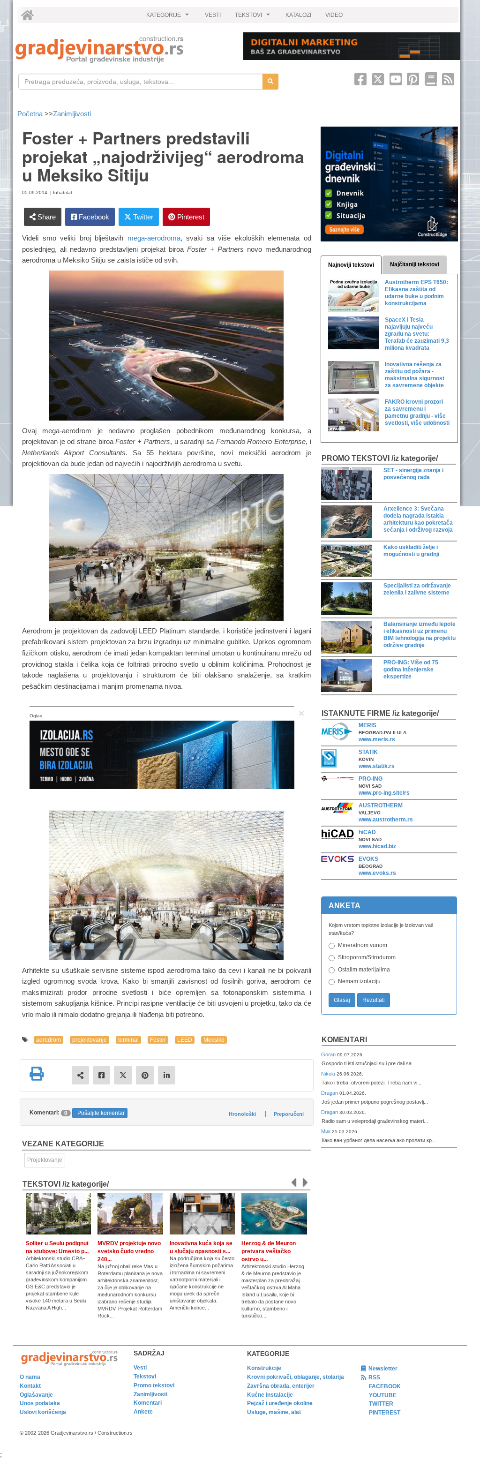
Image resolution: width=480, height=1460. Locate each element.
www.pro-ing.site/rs (384, 793)
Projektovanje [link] (44, 1160)
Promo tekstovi (154, 1385)
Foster (158, 1040)
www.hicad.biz (377, 846)
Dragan (330, 1093)
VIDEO (334, 15)
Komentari (344, 1040)
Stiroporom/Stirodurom (367, 957)
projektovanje (89, 1040)
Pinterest (189, 217)
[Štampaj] (36, 1073)
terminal (128, 1040)
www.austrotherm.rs (386, 819)
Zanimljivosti (72, 114)
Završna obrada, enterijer (281, 1386)
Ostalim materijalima (364, 969)
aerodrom (48, 1040)
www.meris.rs (377, 739)
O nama (30, 1377)
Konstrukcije (264, 1368)
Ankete (143, 1411)
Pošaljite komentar (101, 1113)
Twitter (142, 217)
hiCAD (367, 832)
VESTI (213, 15)
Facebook (93, 217)
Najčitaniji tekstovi (414, 264)
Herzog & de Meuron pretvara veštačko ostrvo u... (268, 1251)
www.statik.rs (377, 766)
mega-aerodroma (154, 238)
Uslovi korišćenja (43, 1412)
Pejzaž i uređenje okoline (280, 1403)
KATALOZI (298, 15)
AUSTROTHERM (381, 805)
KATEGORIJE (168, 17)
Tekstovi (145, 1376)
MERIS (367, 725)
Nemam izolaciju (359, 981)
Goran (329, 1054)
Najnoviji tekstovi (351, 265)
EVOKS (368, 859)
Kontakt (30, 1386)
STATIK (368, 752)
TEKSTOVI (253, 17)
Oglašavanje (36, 1395)
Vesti (140, 1367)
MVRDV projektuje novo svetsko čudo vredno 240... (129, 1251)
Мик (326, 1131)
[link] (123, 49)
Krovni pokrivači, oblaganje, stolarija (295, 1377)
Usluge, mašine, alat (274, 1412)
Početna (31, 114)
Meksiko (214, 1040)
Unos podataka (40, 1403)
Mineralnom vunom (362, 945)
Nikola (329, 1073)
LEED (184, 1040)
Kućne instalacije (270, 1395)
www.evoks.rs (377, 873)
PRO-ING (370, 778)
